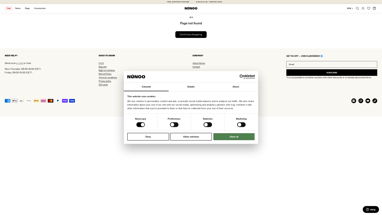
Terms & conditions (108, 77)
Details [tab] (191, 86)
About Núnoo (198, 63)
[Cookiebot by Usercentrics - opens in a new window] (242, 77)
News (18, 8)
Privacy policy (105, 81)
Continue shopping (191, 34)
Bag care (103, 66)
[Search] (357, 8)
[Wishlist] (369, 8)
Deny (148, 136)
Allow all (233, 136)
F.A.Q (101, 63)
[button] (374, 8)
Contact (196, 66)
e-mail (19, 63)
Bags (27, 8)
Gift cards (103, 84)
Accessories (40, 8)
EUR (349, 8)
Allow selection (191, 136)
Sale (9, 8)
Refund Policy (105, 74)
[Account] (363, 8)
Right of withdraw (107, 70)
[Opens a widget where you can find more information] (371, 210)
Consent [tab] (146, 86)
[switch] (174, 124)
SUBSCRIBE (331, 72)
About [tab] (235, 86)
